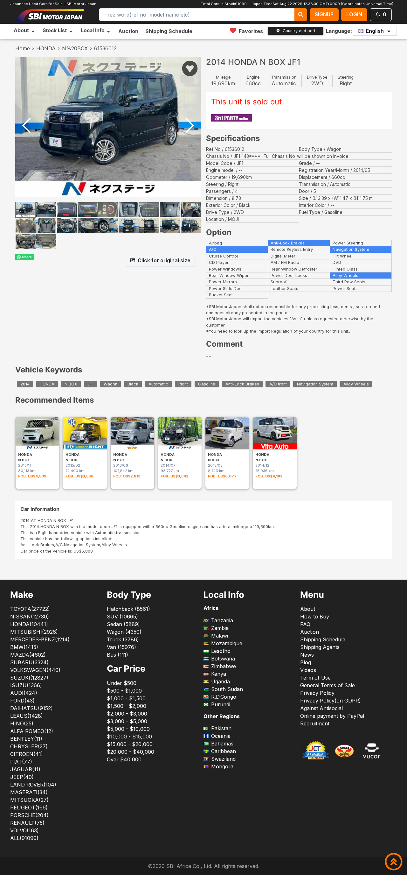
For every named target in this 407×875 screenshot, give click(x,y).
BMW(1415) (24, 647)
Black (133, 384)
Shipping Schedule (168, 31)
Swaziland (223, 759)
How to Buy (314, 616)
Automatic (158, 384)
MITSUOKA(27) (29, 800)
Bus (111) (117, 655)
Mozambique (226, 643)
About (307, 609)
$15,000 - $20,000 (130, 744)
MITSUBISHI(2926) (34, 632)
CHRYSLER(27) (29, 746)
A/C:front (278, 384)
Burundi (220, 704)
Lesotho (221, 651)
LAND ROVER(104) (33, 784)
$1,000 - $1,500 (126, 698)
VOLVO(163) (24, 830)
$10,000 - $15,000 (129, 736)
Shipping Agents (320, 647)
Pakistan (221, 728)
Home (22, 48)
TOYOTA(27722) (30, 609)
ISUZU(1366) (26, 685)
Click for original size (164, 260)
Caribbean (223, 751)
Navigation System (315, 384)
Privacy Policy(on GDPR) (330, 700)
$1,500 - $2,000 (126, 706)
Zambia (220, 628)
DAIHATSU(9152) (31, 708)
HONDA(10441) (29, 624)
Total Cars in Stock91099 (225, 4)
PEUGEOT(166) (29, 807)
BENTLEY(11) (26, 739)
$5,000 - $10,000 (128, 729)
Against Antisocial (321, 708)
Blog (305, 662)
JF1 (90, 384)
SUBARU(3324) (29, 662)
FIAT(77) (21, 762)
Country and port (299, 30)
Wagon (110, 384)
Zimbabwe (223, 666)
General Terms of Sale (327, 685)
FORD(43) (22, 700)
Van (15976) (121, 647)
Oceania (221, 736)
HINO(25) (21, 723)
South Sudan (227, 689)
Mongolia (222, 766)
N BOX (71, 384)
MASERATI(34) (29, 792)
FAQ (305, 624)
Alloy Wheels (356, 384)
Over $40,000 (124, 759)
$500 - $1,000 (124, 691)
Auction (128, 31)
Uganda (220, 681)
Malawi (219, 635)
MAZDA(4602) (28, 655)
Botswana (223, 658)
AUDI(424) (23, 693)
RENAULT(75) (27, 823)
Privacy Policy (317, 693)
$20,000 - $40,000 (130, 752)
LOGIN (354, 14)
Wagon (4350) (124, 632)
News (307, 655)
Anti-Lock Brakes (242, 384)
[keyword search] (300, 14)
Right (183, 384)
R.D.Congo (223, 697)
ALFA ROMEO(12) (31, 731)
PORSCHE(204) (29, 815)
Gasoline (206, 384)
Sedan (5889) (123, 624)
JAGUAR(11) (25, 769)
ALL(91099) (24, 838)
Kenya (218, 674)
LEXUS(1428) (26, 716)
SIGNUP (324, 14)
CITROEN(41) (26, 754)
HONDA (46, 48)
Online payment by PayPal (332, 716)
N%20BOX (75, 48)
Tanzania (222, 620)
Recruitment (314, 723)
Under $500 (121, 683)
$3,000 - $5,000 (127, 721)
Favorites (251, 31)
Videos (308, 670)
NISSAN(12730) (29, 616)
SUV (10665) (122, 616)
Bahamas (222, 743)
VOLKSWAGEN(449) (35, 670)
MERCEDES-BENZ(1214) (40, 639)
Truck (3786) (123, 639)
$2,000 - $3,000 (127, 713)
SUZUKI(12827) (29, 677)
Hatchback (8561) (128, 609)
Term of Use (315, 677)
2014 (25, 384)
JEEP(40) (22, 777)
